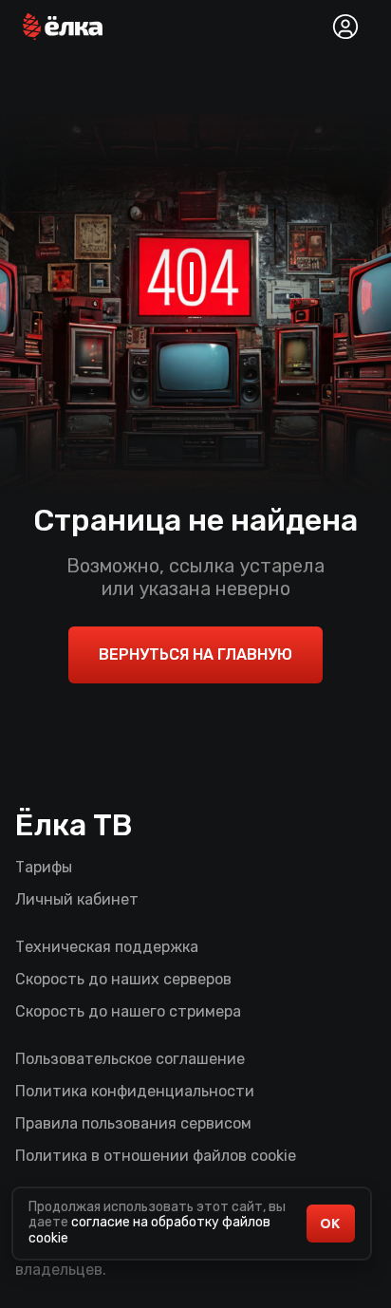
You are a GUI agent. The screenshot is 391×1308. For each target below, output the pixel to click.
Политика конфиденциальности (134, 1091)
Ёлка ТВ (74, 825)
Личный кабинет (77, 899)
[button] (62, 26)
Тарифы (43, 867)
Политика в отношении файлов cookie (155, 1156)
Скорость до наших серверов (123, 979)
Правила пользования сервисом (133, 1123)
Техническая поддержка (106, 947)
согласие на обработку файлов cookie (149, 1230)
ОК (330, 1223)
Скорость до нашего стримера (128, 1011)
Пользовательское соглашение (130, 1059)
